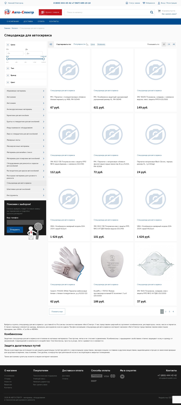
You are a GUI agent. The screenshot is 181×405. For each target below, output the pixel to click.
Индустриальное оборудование (20, 128)
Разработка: (164, 398)
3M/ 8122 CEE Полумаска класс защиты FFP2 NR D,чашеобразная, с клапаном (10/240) (68, 163)
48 (174, 44)
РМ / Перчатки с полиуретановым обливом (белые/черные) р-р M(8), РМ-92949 (68, 98)
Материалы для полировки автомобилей (23, 158)
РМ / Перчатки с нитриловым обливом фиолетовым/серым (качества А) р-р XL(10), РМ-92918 (111, 164)
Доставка (28, 21)
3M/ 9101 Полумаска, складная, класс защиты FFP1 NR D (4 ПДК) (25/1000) (152, 292)
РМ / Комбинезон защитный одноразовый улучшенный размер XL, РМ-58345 (111, 98)
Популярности (79, 44)
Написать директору (41, 382)
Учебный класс (39, 379)
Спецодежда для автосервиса (62, 91)
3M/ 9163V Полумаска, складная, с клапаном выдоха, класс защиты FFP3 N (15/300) (155, 98)
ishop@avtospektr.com (168, 378)
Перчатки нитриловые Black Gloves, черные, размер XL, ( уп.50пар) (155, 163)
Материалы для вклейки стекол (19, 152)
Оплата (41, 21)
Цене (93, 44)
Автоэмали (11, 103)
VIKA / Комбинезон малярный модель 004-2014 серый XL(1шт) (67, 227)
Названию (101, 44)
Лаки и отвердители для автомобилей (22, 134)
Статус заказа (134, 3)
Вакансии (8, 385)
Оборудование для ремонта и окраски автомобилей (22, 164)
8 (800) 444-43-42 (62, 3)
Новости (7, 382)
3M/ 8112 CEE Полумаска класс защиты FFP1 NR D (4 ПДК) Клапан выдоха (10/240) (111, 227)
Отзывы (7, 379)
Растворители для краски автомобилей (23, 171)
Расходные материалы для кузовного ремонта (22, 177)
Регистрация (172, 3)
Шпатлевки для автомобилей (18, 189)
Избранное (150, 3)
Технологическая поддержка (45, 376)
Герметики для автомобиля (18, 115)
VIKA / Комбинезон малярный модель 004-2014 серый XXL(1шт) (154, 227)
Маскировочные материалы (18, 146)
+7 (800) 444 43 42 (167, 375)
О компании (13, 21)
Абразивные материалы (16, 91)
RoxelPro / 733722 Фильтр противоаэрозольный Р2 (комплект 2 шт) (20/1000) (110, 293)
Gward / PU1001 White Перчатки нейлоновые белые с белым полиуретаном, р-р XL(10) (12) (68, 292)
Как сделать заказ (40, 385)
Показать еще (57, 312)
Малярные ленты (13, 140)
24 (169, 44)
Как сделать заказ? (169, 14)
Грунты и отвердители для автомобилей (23, 122)
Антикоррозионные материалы (19, 109)
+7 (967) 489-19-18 (81, 3)
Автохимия (11, 97)
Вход (163, 3)
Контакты (54, 21)
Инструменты (12, 195)
